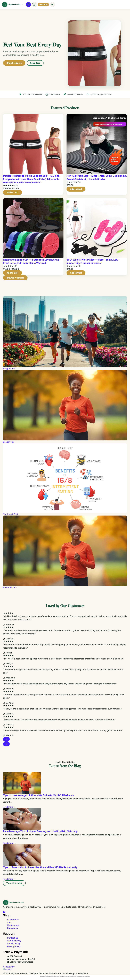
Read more (8, 807)
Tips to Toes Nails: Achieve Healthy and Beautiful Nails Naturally (40, 867)
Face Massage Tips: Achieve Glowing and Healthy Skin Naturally (40, 831)
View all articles (14, 883)
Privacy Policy (14, 946)
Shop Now (43, 4)
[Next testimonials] (6, 744)
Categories (12, 928)
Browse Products (15, 277)
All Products (13, 919)
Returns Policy (14, 940)
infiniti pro (64, 976)
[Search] (28, 4)
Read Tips (35, 63)
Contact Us (12, 938)
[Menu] (52, 4)
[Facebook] (4, 912)
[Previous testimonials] (6, 739)
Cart (9, 922)
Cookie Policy (13, 943)
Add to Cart (12, 192)
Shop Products (14, 63)
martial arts (52, 976)
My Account (13, 925)
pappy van (83, 976)
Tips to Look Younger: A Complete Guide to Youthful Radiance (38, 795)
